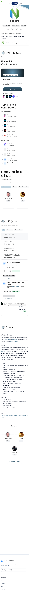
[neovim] (3, 42)
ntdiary (8, 306)
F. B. (13, 286)
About (2, 586)
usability (14, 339)
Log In (21, 3)
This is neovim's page (12, 43)
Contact (3, 589)
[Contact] (8, 29)
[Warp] (10, 96)
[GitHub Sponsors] (4, 96)
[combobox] (14, 570)
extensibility (6, 339)
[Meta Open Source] (7, 96)
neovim (22, 266)
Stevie (3, 351)
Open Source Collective (14, 33)
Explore (3, 583)
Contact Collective (15, 461)
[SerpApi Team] (13, 96)
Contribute (12, 89)
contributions (14, 341)
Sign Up (14, 3)
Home (2, 580)
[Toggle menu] (26, 3)
